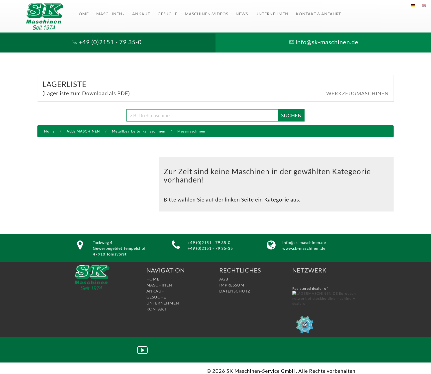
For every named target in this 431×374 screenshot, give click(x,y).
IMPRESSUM (231, 284)
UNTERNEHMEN (271, 13)
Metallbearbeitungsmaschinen (138, 131)
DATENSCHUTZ (234, 290)
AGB (223, 278)
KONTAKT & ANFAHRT (318, 13)
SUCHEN (291, 115)
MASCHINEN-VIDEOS (206, 13)
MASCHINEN (109, 13)
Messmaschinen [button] (191, 131)
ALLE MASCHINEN (83, 131)
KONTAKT (156, 308)
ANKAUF (141, 13)
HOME (82, 13)
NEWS (242, 13)
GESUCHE (168, 13)
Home (49, 131)
